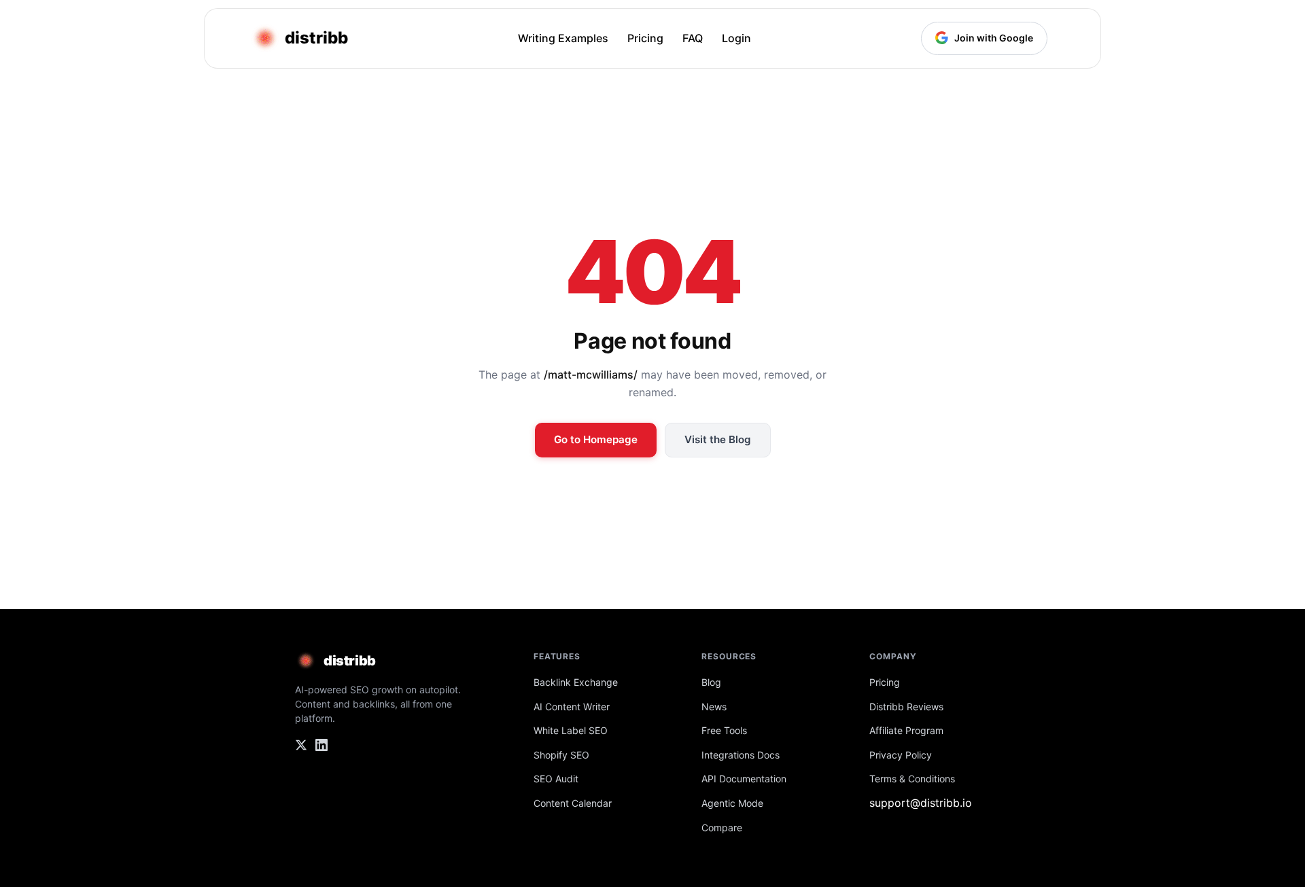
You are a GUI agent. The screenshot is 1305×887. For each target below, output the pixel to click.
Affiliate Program (906, 730)
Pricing (645, 38)
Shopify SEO (561, 755)
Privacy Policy (900, 755)
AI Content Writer (572, 706)
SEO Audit (556, 778)
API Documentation (743, 778)
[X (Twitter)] (301, 747)
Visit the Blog (717, 439)
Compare (721, 827)
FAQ (692, 38)
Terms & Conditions (912, 778)
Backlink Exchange (576, 682)
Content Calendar (573, 803)
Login (736, 38)
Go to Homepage (596, 439)
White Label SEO (571, 730)
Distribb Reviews (906, 706)
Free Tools (724, 730)
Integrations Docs (740, 755)
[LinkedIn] (321, 747)
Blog (711, 682)
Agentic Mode (732, 803)
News (714, 706)
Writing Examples (563, 38)
